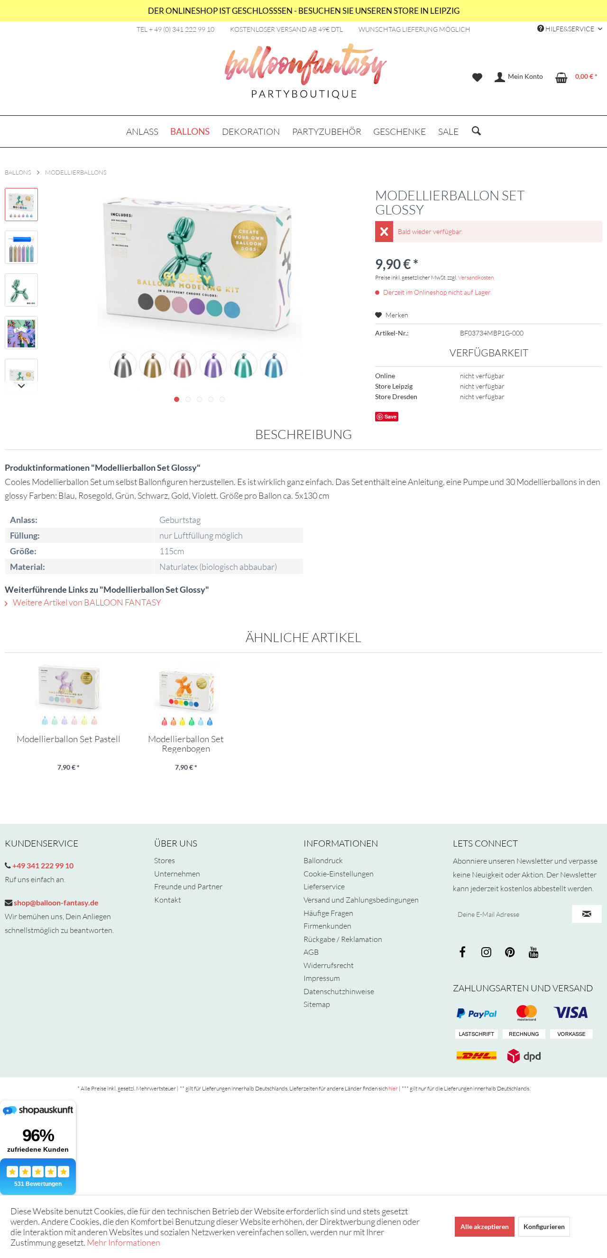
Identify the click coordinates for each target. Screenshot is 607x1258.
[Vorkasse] (571, 1034)
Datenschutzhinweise (339, 991)
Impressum (322, 978)
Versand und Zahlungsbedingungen (361, 899)
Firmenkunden (327, 926)
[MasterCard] (571, 1013)
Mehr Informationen (123, 1242)
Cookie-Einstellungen (339, 873)
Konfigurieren (544, 1226)
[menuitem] (477, 77)
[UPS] (524, 1055)
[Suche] (476, 131)
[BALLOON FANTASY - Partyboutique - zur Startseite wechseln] (306, 76)
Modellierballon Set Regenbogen (186, 743)
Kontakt (167, 899)
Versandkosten (476, 277)
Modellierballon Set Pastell (68, 739)
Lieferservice (324, 886)
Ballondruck (323, 860)
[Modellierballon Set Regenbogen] (185, 696)
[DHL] (476, 1055)
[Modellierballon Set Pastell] (68, 696)
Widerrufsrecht (329, 965)
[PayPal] (476, 1013)
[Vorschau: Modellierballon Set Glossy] (21, 204)
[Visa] (524, 1013)
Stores (164, 860)
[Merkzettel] (477, 77)
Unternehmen (177, 873)
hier (393, 1088)
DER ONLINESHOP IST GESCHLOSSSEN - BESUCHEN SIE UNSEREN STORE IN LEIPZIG (304, 11)
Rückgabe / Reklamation (343, 939)
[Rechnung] (524, 1034)
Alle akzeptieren (484, 1226)
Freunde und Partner (188, 886)
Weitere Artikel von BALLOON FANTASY (86, 602)
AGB (311, 952)
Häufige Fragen (328, 913)
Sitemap (317, 1004)
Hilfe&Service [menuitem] (570, 29)
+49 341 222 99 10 (42, 865)
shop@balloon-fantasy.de (55, 902)
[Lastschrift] (476, 1034)
